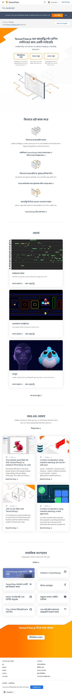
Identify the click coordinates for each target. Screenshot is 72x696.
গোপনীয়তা (11, 683)
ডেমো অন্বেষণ (16, 284)
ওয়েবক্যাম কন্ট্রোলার (20, 324)
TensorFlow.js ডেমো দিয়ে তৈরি (16, 573)
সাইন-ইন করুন (66, 2)
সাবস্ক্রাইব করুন (37, 687)
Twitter (4, 673)
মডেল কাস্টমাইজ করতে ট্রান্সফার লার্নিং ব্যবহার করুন (35, 184)
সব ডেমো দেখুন (35, 396)
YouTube (5, 676)
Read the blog (11, 479)
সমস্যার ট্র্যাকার (41, 664)
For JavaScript (8, 8)
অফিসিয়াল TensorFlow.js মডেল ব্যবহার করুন (35, 153)
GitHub (4, 670)
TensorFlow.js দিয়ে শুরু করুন (35, 212)
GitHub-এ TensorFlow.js (50, 573)
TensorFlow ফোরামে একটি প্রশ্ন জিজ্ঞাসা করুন (17, 585)
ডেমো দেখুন (51, 56)
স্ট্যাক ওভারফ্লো (46, 585)
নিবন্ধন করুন (35, 428)
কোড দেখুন (28, 284)
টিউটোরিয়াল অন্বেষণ (36, 637)
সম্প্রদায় (35, 562)
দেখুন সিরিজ (57, 15)
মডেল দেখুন (36, 56)
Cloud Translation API (13, 24)
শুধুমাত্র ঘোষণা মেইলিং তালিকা (49, 598)
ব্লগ (33, 420)
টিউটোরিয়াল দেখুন (21, 56)
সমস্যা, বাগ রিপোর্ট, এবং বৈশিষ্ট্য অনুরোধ (15, 598)
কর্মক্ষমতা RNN (18, 273)
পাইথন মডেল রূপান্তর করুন (35, 155)
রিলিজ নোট (40, 667)
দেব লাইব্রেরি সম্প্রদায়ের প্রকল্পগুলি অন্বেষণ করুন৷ (49, 610)
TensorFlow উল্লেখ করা (43, 676)
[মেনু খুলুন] (3, 2)
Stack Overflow (41, 670)
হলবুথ (14, 374)
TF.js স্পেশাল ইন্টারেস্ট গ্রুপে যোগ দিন (17, 610)
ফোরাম (4, 667)
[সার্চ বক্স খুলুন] (45, 2)
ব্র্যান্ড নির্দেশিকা (41, 673)
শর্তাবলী (4, 683)
